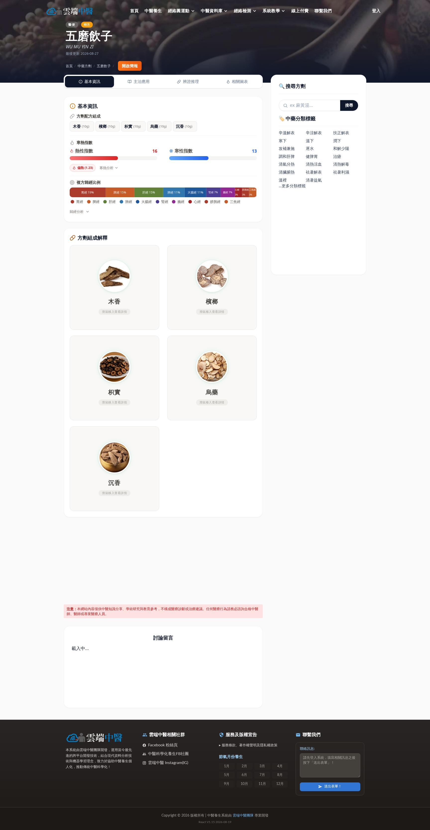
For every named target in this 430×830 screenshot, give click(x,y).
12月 (280, 784)
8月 (280, 775)
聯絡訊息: (307, 749)
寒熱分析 (106, 167)
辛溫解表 (287, 133)
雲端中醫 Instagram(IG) (168, 763)
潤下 (337, 140)
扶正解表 (341, 133)
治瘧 (337, 156)
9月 (226, 784)
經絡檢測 (242, 11)
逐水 (310, 148)
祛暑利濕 (341, 172)
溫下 (310, 140)
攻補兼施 (287, 148)
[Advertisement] (163, 560)
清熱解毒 (341, 164)
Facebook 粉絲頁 (163, 745)
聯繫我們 (323, 11)
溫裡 (283, 180)
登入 (376, 11)
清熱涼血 (314, 164)
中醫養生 (153, 11)
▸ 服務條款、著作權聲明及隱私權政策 (248, 745)
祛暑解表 (314, 172)
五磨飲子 (104, 66)
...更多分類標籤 (292, 186)
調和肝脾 (287, 156)
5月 (226, 775)
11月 (262, 784)
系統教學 (271, 11)
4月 (280, 766)
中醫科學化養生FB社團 (168, 754)
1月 (226, 766)
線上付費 (300, 11)
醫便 (71, 24)
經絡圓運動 (179, 11)
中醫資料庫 (211, 11)
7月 (262, 775)
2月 (244, 766)
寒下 (283, 140)
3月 (262, 766)
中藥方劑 (85, 66)
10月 (244, 784)
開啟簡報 (130, 65)
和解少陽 (341, 148)
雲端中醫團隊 (243, 815)
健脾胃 (312, 156)
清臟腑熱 (287, 172)
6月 (244, 775)
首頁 (134, 11)
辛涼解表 (314, 133)
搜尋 (349, 105)
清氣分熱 (287, 164)
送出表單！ (333, 786)
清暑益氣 (314, 180)
